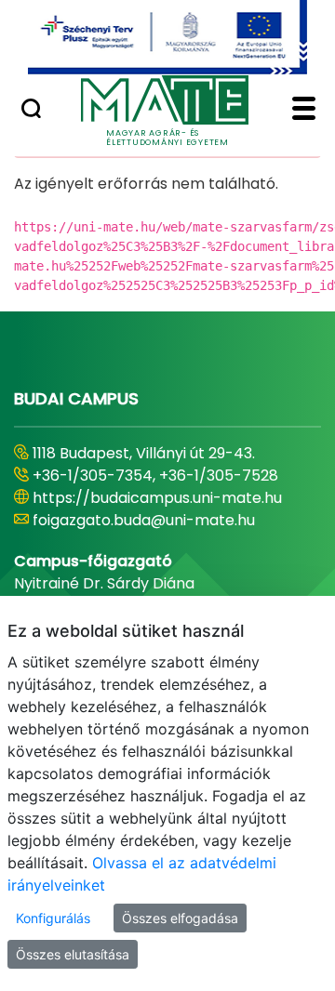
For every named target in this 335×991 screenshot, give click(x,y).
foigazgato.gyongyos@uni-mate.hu (160, 542)
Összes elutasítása (72, 954)
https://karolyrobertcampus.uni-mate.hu (154, 509)
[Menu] (304, 111)
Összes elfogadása (180, 918)
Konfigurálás (53, 918)
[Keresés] (31, 111)
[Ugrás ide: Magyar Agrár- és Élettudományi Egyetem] (167, 37)
